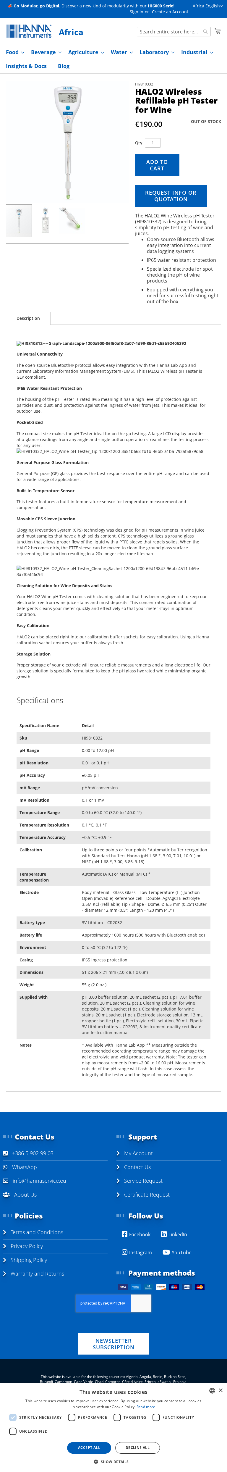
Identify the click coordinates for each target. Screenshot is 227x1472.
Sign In (136, 11)
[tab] (28, 318)
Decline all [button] (138, 1447)
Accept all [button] (89, 1447)
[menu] (113, 59)
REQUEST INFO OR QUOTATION (171, 196)
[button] (208, 6)
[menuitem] (13, 52)
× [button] (220, 1390)
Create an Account (170, 11)
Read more (146, 1406)
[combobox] (174, 31)
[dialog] (113, 1427)
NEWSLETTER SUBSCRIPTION (113, 1344)
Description (28, 318)
